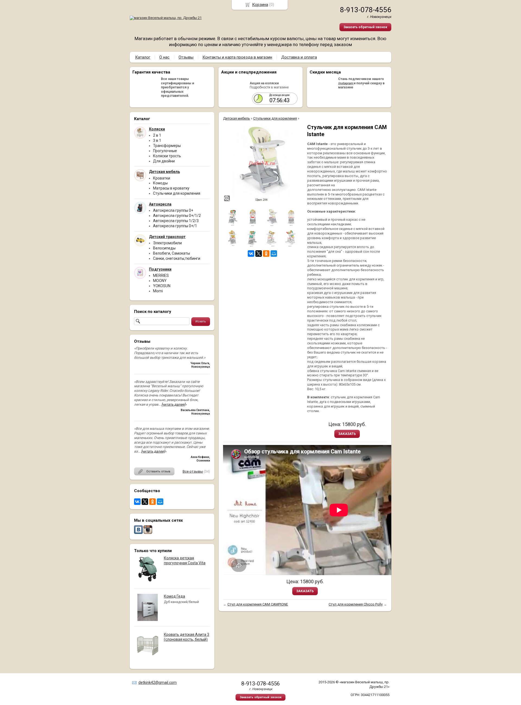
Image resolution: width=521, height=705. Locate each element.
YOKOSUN (161, 286)
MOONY (160, 280)
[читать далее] (173, 404)
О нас (164, 57)
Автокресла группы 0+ (173, 210)
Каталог (142, 57)
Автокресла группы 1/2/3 (176, 221)
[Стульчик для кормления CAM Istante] (262, 163)
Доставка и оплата (299, 57)
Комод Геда (174, 596)
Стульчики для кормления (176, 193)
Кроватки (161, 178)
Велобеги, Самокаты (171, 253)
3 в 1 (157, 140)
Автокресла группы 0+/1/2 (177, 215)
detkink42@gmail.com (157, 682)
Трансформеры (167, 145)
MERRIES (161, 275)
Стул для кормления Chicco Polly (356, 604)
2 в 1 (157, 135)
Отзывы (186, 57)
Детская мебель (236, 118)
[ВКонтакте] (137, 501)
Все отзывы (193, 471)
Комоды (160, 183)
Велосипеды (164, 248)
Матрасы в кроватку (171, 188)
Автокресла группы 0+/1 (175, 226)
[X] (145, 501)
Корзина (260, 4)
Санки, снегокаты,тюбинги (176, 258)
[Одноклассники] (152, 501)
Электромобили (167, 243)
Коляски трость (167, 156)
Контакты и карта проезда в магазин (237, 57)
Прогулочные (165, 151)
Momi (158, 291)
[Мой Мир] (160, 501)
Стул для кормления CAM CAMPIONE (257, 604)
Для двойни (164, 161)
